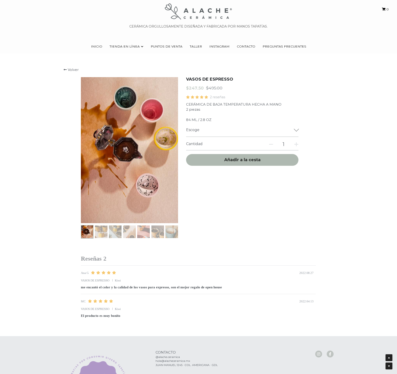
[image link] (198, 11)
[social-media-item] (318, 354)
